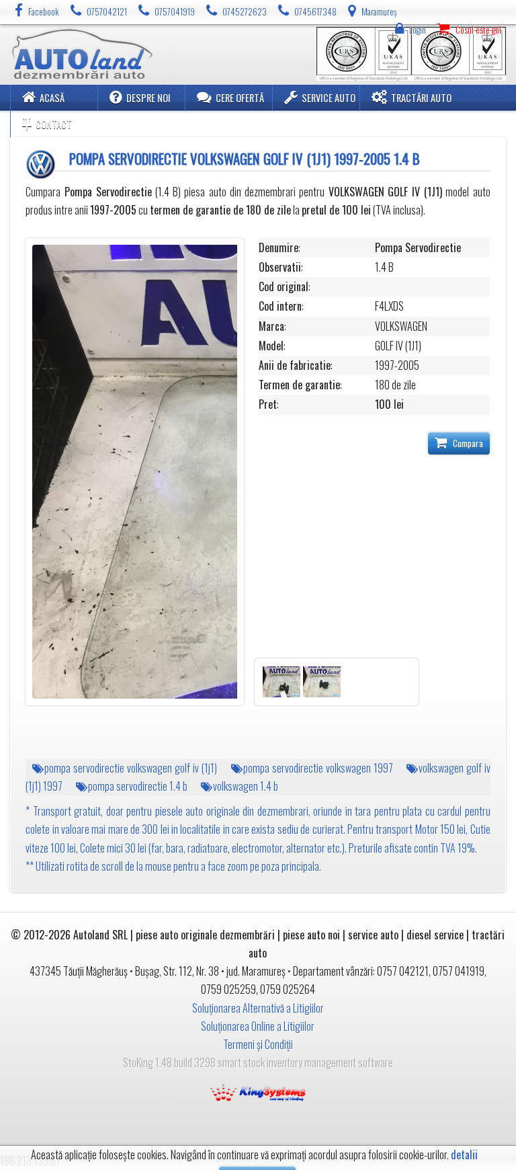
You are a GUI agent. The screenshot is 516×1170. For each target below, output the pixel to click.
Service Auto (328, 98)
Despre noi (148, 98)
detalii (464, 1155)
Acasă (52, 98)
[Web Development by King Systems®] (258, 1091)
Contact (54, 124)
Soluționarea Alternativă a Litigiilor (258, 1008)
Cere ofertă (240, 98)
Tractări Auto (421, 98)
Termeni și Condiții (258, 1044)
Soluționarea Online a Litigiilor (257, 1026)
